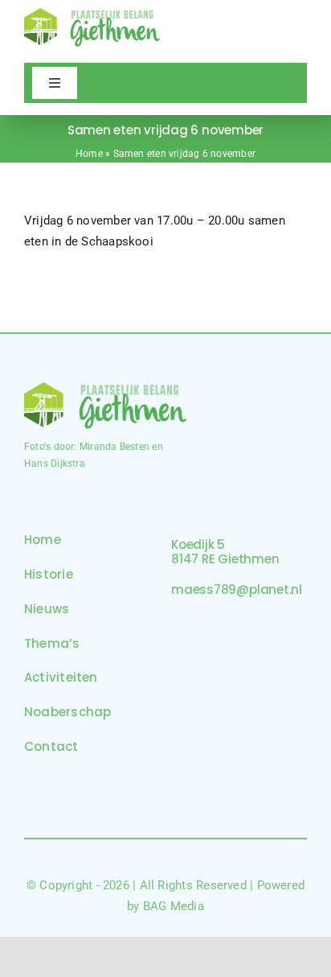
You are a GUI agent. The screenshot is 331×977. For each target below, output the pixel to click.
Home (89, 153)
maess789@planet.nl (236, 589)
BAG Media (173, 906)
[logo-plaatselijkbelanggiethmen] (92, 13)
